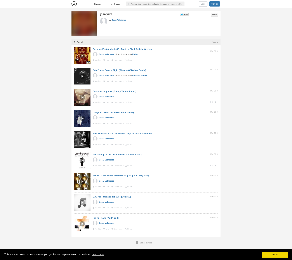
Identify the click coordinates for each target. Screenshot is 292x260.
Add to (98, 60)
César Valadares (118, 20)
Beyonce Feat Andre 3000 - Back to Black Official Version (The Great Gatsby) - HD (135, 49)
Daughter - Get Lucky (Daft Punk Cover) (113, 112)
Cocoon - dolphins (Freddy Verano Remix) (114, 91)
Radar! (135, 54)
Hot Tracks (115, 4)
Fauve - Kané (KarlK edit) (106, 218)
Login (203, 4)
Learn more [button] (98, 254)
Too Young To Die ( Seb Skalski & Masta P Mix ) (117, 154)
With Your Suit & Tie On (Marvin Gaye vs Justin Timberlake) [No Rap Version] (132, 133)
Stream (97, 4)
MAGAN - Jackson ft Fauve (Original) (112, 197)
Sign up (214, 4)
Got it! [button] (275, 254)
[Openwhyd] (74, 3)
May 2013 (214, 51)
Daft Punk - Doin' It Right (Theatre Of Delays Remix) (119, 70)
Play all (79, 42)
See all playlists (146, 242)
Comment (118, 60)
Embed (214, 15)
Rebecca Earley (139, 75)
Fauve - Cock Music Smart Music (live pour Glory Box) (121, 175)
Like (107, 60)
